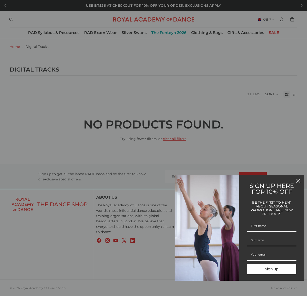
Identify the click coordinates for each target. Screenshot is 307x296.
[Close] (298, 181)
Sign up (271, 269)
